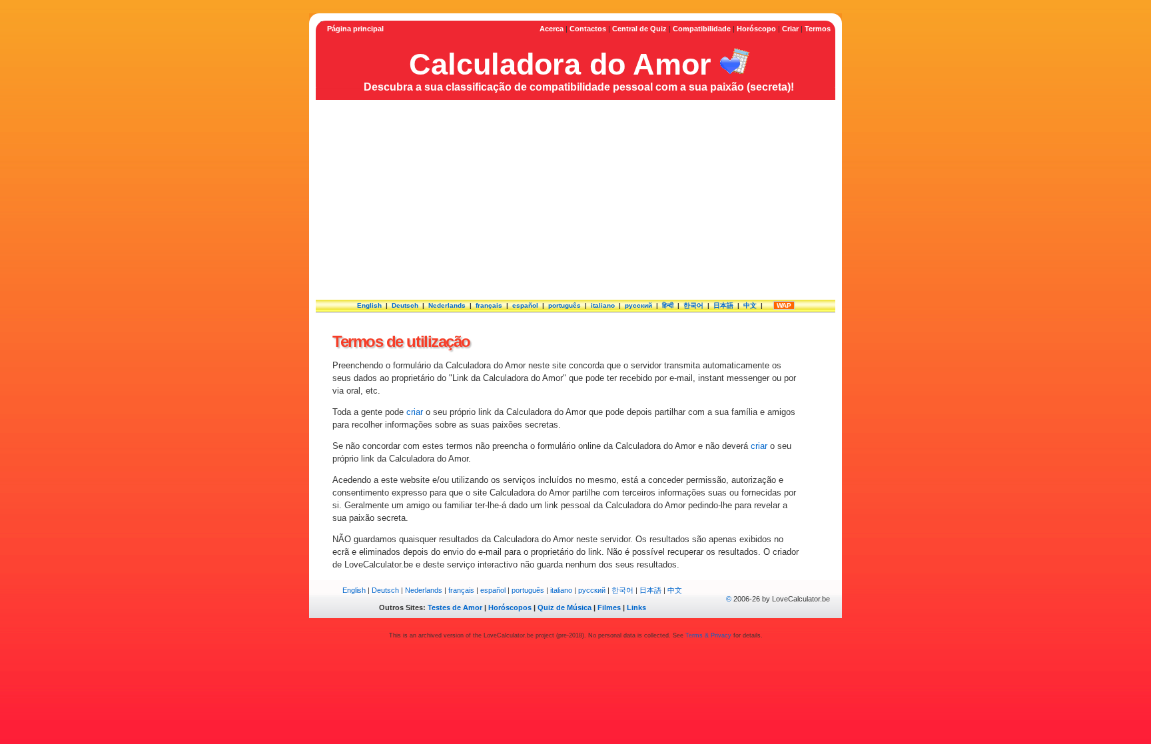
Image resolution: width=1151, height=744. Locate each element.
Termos (818, 29)
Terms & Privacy (708, 635)
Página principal (355, 29)
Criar (790, 29)
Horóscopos (510, 607)
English (369, 305)
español (525, 305)
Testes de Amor (455, 607)
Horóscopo (756, 29)
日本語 (723, 305)
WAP (784, 305)
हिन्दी (667, 305)
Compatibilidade (702, 29)
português (564, 305)
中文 (750, 305)
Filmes (609, 607)
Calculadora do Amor (560, 64)
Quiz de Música (564, 607)
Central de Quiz (639, 29)
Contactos (588, 29)
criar (414, 412)
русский (638, 305)
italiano (603, 305)
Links (636, 607)
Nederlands (447, 305)
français (489, 305)
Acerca (552, 29)
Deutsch (405, 305)
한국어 (693, 305)
